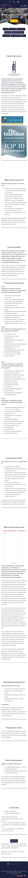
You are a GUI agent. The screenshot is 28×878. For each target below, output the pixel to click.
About (5, 29)
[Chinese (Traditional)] (19, 876)
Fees (24, 35)
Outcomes (8, 32)
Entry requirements (16, 35)
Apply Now (14, 841)
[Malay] (25, 876)
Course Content (21, 29)
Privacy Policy (14, 874)
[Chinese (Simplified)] (17, 876)
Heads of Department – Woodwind (14, 530)
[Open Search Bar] (21, 6)
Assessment (6, 35)
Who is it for (12, 29)
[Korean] (23, 876)
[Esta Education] (6, 6)
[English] (21, 876)
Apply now (14, 20)
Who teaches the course (18, 32)
